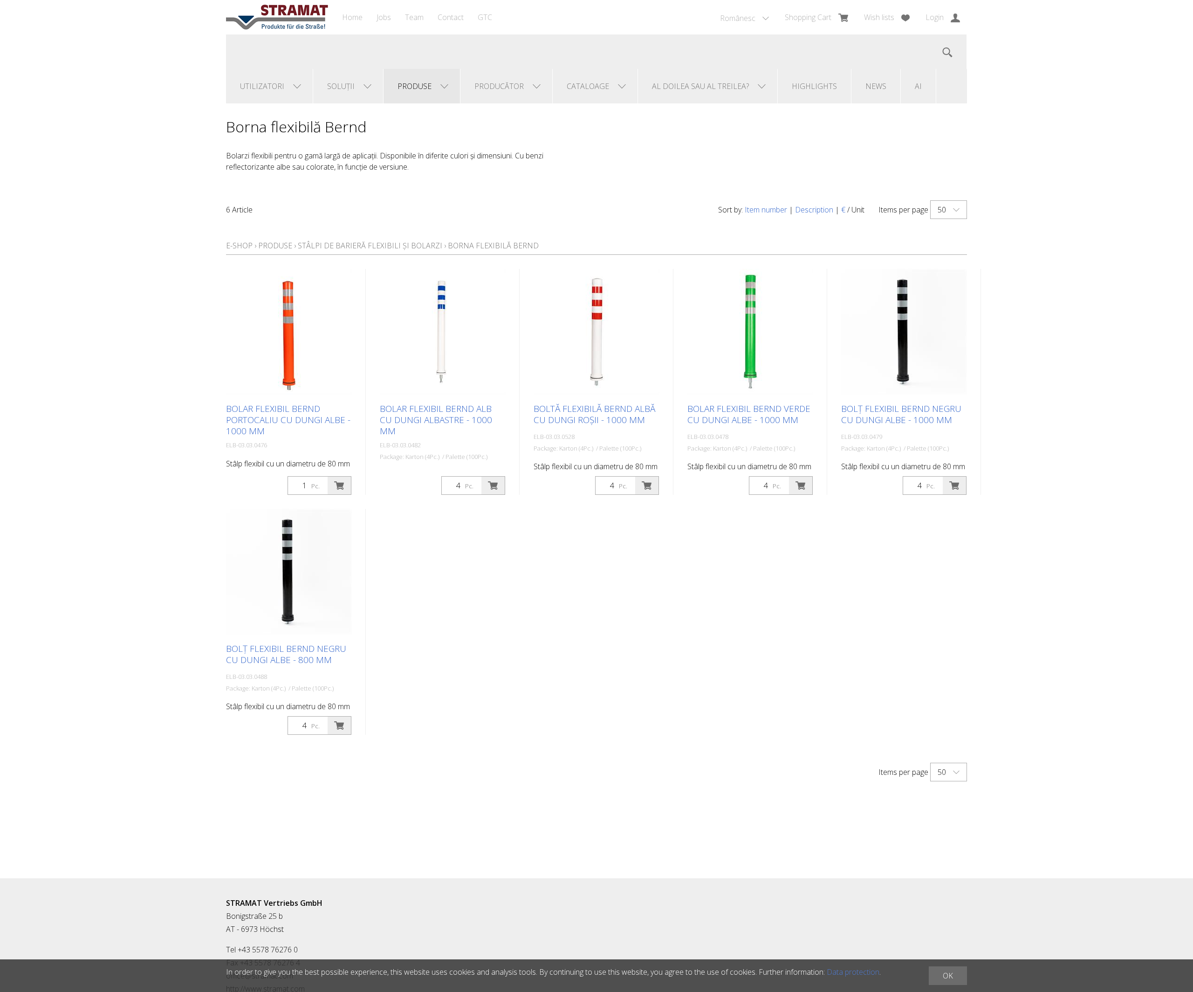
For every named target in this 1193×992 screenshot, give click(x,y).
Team (414, 17)
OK (948, 976)
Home (352, 17)
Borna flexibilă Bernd (493, 245)
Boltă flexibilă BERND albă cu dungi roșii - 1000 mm (594, 414)
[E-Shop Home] (277, 17)
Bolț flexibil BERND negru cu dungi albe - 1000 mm (901, 414)
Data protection (853, 972)
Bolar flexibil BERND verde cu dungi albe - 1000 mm (748, 414)
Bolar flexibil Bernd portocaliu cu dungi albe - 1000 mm (288, 420)
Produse (275, 245)
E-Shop (239, 245)
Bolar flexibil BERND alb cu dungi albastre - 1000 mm (436, 420)
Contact (451, 17)
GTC (485, 17)
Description (814, 210)
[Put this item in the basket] (339, 485)
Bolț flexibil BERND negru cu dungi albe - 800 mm (286, 654)
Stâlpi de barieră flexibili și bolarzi (370, 245)
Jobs (384, 17)
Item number (766, 210)
